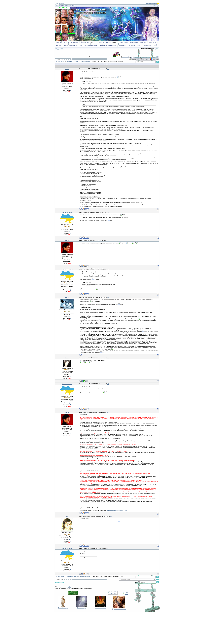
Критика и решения (84, 61)
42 (108, 212)
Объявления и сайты (134, 45)
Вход (155, 45)
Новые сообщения (127, 56)
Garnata (67, 69)
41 (108, 69)
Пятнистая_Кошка (67, 212)
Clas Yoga (146, 44)
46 (108, 358)
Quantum (143, 42)
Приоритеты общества (126, 44)
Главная (58, 42)
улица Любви (134, 42)
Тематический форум (72, 61)
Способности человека (104, 42)
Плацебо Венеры (63, 607)
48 (107, 412)
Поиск (153, 56)
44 (108, 269)
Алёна (67, 358)
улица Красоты (153, 42)
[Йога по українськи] (158, 3)
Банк (64, 42)
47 (108, 384)
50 (108, 548)
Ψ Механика (85, 44)
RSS (157, 56)
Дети (103, 44)
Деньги (58, 44)
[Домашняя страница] (85, 209)
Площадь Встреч (112, 44)
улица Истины (74, 44)
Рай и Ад (154, 44)
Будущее (58, 45)
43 (108, 240)
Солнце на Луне (81, 607)
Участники (136, 56)
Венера (67, 297)
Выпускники (122, 45)
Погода (65, 44)
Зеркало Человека (73, 42)
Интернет (138, 44)
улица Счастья (124, 42)
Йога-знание (85, 42)
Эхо (67, 516)
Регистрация (147, 45)
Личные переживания (70, 45)
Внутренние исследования (108, 45)
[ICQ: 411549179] (85, 381)
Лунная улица (96, 44)
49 (111, 516)
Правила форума (145, 56)
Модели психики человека (119, 609)
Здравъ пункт (95, 61)
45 (108, 297)
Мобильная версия (151, 3)
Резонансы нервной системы (88, 45)
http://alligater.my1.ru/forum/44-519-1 (117, 510)
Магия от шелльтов (100, 607)
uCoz (69, 587)
